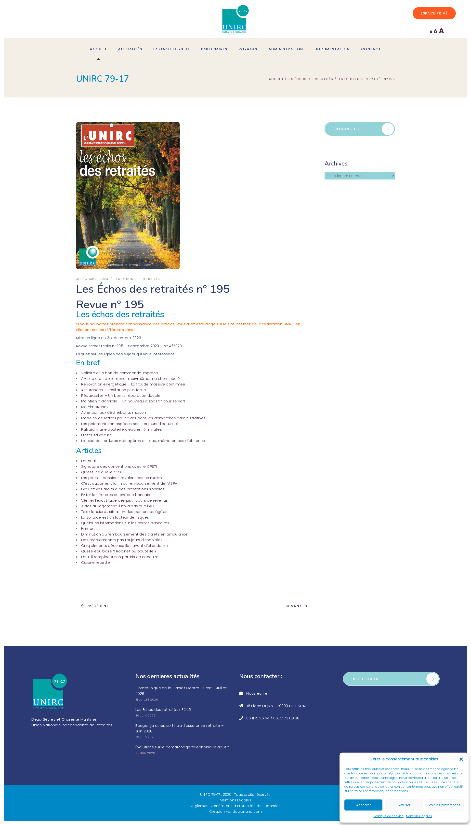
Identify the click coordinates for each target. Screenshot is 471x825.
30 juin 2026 (145, 715)
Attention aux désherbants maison (113, 412)
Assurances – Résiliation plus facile (113, 389)
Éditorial (88, 460)
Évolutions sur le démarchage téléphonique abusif (182, 747)
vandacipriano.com (244, 811)
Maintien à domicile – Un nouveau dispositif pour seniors (133, 401)
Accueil (276, 79)
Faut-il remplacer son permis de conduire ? (121, 556)
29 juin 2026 (145, 737)
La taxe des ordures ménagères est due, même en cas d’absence (143, 440)
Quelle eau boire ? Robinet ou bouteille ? (119, 551)
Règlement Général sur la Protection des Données (235, 805)
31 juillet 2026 (146, 699)
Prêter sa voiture (96, 435)
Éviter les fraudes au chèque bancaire (116, 494)
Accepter (363, 805)
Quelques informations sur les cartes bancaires (125, 522)
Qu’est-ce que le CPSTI (102, 472)
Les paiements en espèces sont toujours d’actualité (129, 423)
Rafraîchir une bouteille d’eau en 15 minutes (121, 429)
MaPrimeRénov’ (95, 406)
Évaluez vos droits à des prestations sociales (123, 489)
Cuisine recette (95, 562)
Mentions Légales (419, 816)
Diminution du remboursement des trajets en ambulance (134, 534)
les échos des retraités (310, 79)
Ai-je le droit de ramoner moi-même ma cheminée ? (130, 378)
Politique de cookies (388, 816)
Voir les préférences (444, 805)
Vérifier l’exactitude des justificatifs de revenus (124, 500)
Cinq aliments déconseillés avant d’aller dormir (125, 545)
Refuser (404, 805)
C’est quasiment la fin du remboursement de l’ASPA (129, 483)
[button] (461, 759)
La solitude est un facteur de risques (115, 517)
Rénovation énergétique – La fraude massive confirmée (133, 384)
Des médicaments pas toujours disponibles (121, 539)
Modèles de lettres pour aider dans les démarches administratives (143, 418)
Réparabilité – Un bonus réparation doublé (120, 395)
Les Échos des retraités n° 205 (163, 709)
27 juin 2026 (145, 753)
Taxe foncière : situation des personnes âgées (124, 511)
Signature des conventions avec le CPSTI (119, 466)
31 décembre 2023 (92, 279)
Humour (88, 528)
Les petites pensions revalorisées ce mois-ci (122, 477)
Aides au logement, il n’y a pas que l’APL (118, 506)
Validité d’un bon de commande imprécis (119, 372)
